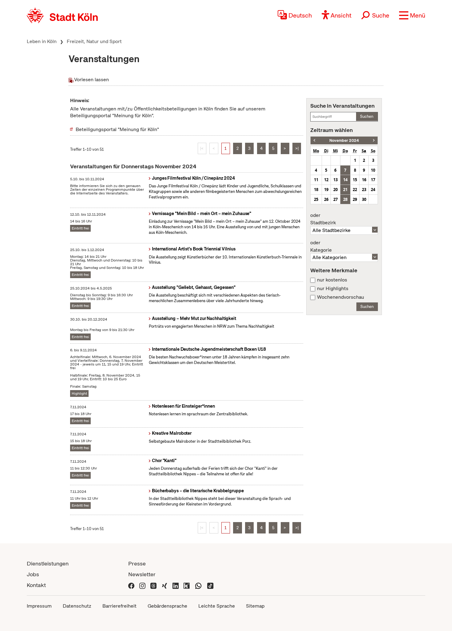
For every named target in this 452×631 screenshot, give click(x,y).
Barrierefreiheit (119, 606)
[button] (412, 15)
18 (316, 189)
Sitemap (255, 606)
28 (345, 199)
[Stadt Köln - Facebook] (131, 585)
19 (326, 189)
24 (373, 189)
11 (316, 179)
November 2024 (344, 140)
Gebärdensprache (167, 606)
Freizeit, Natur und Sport (94, 41)
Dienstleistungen (48, 563)
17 (373, 179)
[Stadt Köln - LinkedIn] (175, 585)
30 (364, 199)
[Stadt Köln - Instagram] (142, 585)
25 (316, 199)
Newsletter (142, 574)
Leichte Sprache (216, 606)
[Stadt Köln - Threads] (153, 585)
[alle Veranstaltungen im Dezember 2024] (374, 140)
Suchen (366, 116)
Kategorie (321, 246)
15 (355, 179)
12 (326, 179)
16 (364, 179)
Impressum (39, 606)
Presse (137, 563)
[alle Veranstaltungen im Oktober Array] (314, 140)
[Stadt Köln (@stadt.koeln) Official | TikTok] (210, 585)
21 (345, 189)
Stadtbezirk (323, 219)
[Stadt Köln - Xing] (164, 585)
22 (355, 189)
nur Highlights (332, 288)
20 (335, 189)
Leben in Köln (42, 41)
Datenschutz (77, 606)
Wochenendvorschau (340, 297)
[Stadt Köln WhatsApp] (198, 585)
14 (345, 179)
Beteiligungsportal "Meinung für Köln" (117, 129)
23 (364, 189)
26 (326, 199)
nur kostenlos (332, 280)
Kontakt (36, 585)
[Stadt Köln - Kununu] (187, 585)
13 (335, 179)
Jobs (33, 574)
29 (355, 199)
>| (297, 148)
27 (335, 199)
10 (373, 170)
